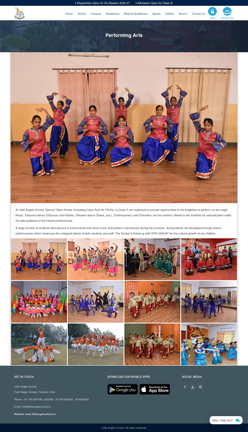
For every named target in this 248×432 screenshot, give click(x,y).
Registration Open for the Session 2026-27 (103, 3)
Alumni (183, 13)
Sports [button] (156, 13)
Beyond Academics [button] (136, 13)
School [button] (82, 13)
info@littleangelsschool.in (36, 406)
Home (69, 13)
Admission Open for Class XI (155, 3)
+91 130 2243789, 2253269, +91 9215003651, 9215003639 (56, 399)
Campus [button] (96, 13)
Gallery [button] (169, 13)
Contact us (198, 13)
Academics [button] (112, 13)
